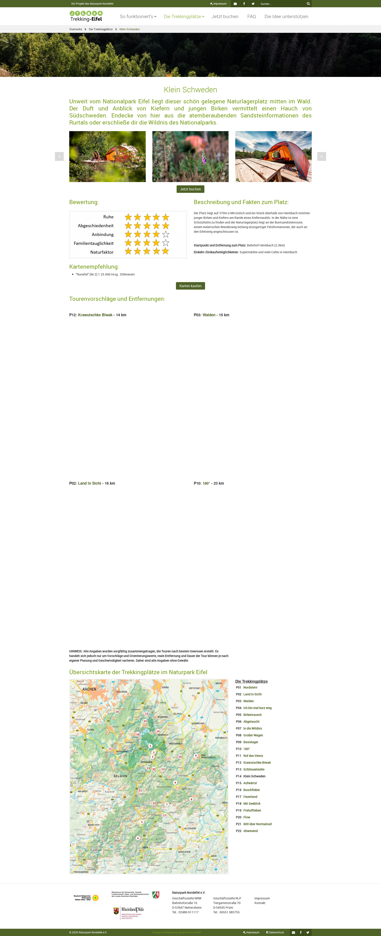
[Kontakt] (235, 3)
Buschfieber (251, 790)
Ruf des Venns (253, 756)
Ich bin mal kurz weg (257, 708)
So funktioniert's (136, 16)
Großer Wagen (253, 735)
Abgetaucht (251, 721)
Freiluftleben (252, 810)
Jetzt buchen (225, 16)
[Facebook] (244, 3)
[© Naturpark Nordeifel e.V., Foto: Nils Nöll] (107, 156)
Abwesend (250, 831)
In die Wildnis (252, 728)
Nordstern (250, 687)
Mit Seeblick (251, 803)
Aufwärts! (250, 783)
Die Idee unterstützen (286, 16)
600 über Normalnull (257, 824)
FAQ (251, 16)
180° (206, 483)
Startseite (75, 29)
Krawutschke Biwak (95, 314)
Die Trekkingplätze (182, 16)
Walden (209, 314)
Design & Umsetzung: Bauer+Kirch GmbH (177, 932)
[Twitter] (253, 3)
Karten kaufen (190, 285)
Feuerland (250, 797)
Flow (246, 817)
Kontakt (259, 903)
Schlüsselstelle (253, 769)
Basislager (250, 742)
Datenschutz (276, 932)
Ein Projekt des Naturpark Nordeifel (92, 3)
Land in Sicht (89, 483)
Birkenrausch (252, 715)
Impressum (219, 3)
